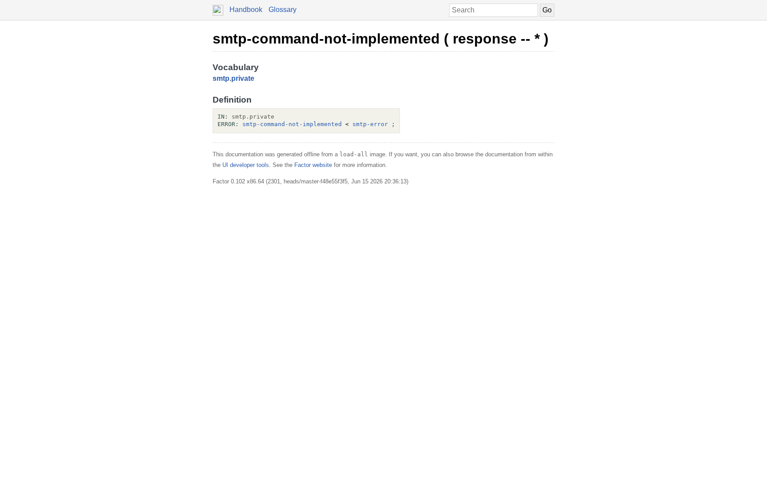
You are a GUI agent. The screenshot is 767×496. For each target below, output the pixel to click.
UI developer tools (245, 165)
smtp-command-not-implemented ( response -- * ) (381, 39)
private (242, 78)
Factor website (313, 165)
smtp (221, 78)
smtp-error (370, 124)
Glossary (283, 9)
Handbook (245, 9)
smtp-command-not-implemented (292, 124)
